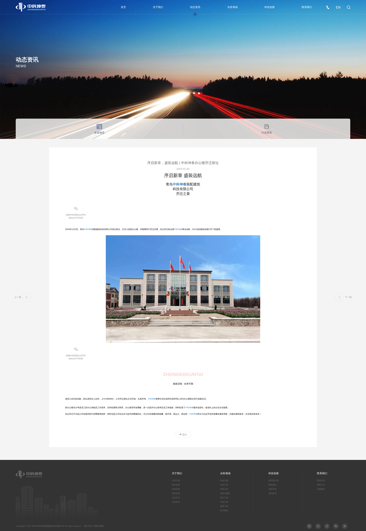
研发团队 (272, 485)
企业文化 (176, 497)
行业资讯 (266, 132)
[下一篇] (339, 297)
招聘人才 (321, 485)
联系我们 (307, 7)
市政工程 (224, 485)
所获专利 (272, 489)
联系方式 (321, 480)
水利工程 (224, 502)
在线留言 (321, 489)
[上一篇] (26, 297)
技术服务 (224, 510)
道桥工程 (224, 506)
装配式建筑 (225, 493)
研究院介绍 (273, 480)
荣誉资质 (176, 493)
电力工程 (224, 497)
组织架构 (176, 485)
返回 (184, 434)
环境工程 (224, 489)
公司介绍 (176, 480)
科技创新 (269, 7)
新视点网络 (99, 526)
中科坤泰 (179, 184)
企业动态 (99, 132)
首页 (123, 7)
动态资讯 (195, 7)
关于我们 (158, 7)
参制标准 (272, 493)
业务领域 (232, 7)
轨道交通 (224, 480)
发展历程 (176, 489)
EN (338, 7)
